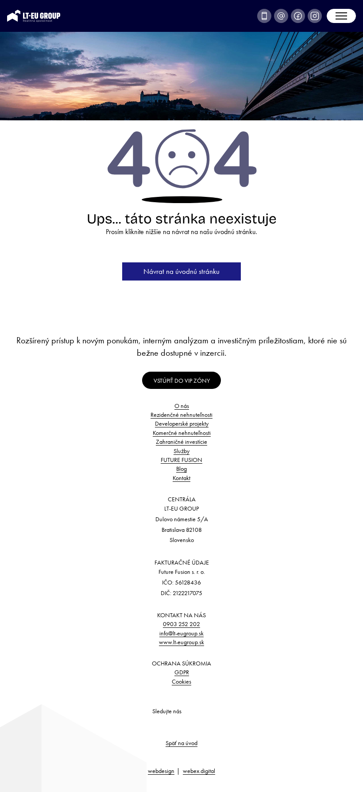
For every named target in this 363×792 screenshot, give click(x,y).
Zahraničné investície (181, 441)
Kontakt (181, 477)
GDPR (181, 672)
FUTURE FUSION (181, 459)
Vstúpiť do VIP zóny (182, 380)
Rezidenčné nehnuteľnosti (181, 414)
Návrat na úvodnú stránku (181, 271)
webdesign (161, 770)
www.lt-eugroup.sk (181, 642)
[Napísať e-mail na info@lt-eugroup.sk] (281, 16)
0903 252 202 (181, 623)
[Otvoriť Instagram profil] (315, 16)
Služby (181, 450)
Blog (181, 468)
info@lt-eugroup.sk (181, 633)
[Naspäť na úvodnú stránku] (33, 15)
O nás (181, 405)
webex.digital (199, 770)
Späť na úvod (181, 742)
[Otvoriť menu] (341, 16)
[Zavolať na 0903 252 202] (264, 16)
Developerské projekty (182, 423)
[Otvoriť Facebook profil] (298, 16)
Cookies (181, 681)
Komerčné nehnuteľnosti (182, 432)
